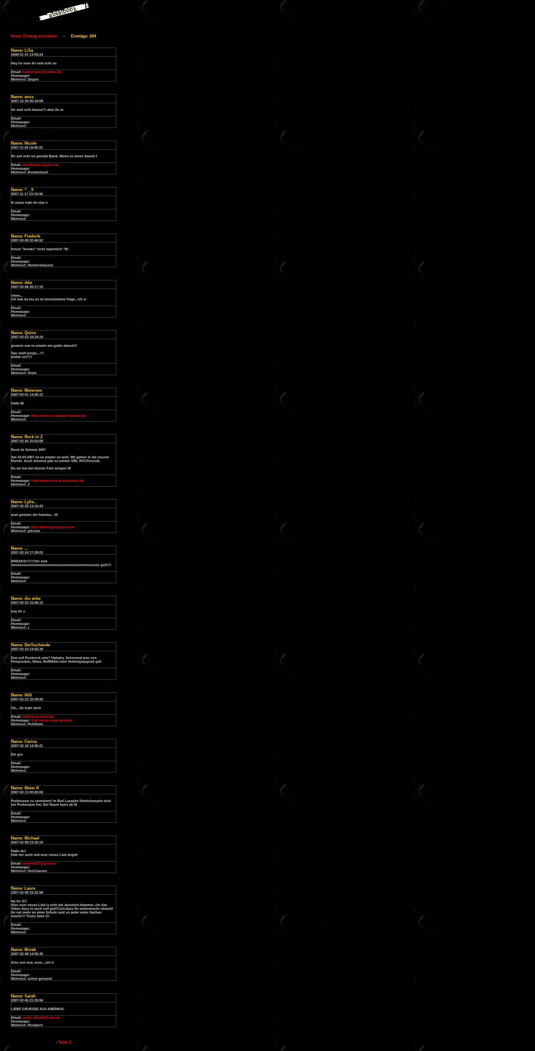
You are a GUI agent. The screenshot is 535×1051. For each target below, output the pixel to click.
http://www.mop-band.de (51, 720)
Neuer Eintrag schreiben (34, 36)
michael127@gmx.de (39, 863)
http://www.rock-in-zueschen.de (57, 480)
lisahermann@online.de (41, 72)
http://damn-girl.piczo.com (53, 527)
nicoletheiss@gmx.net (40, 165)
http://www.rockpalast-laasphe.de (58, 415)
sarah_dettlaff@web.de (41, 1017)
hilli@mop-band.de (38, 716)
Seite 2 (64, 1042)
